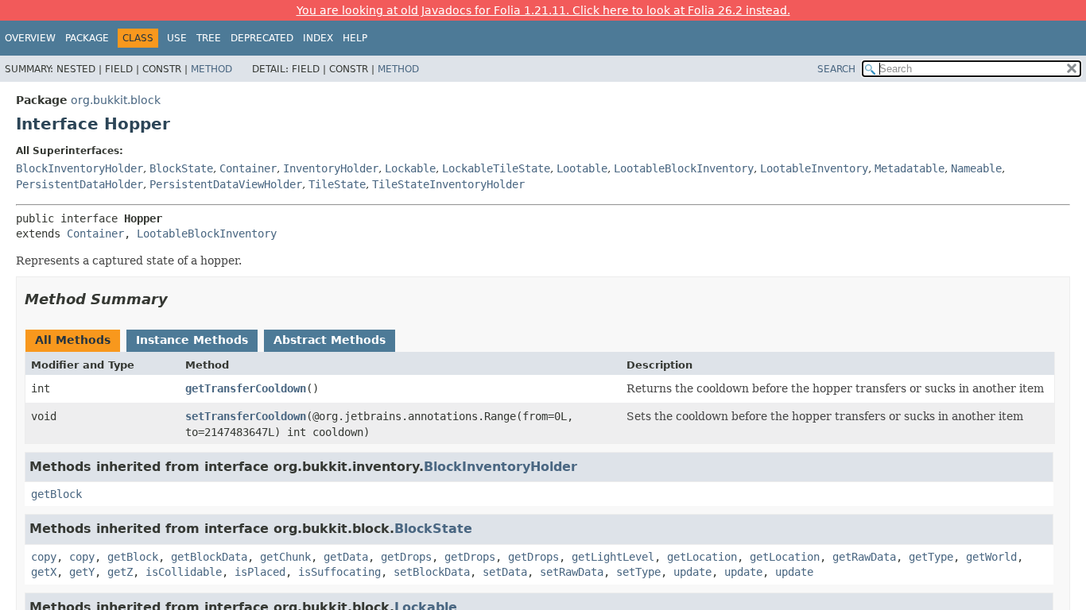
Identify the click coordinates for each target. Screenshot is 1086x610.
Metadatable (909, 168)
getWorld (991, 556)
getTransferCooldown (245, 388)
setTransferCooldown (245, 416)
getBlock (56, 494)
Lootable (582, 168)
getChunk (285, 556)
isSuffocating (339, 572)
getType (931, 556)
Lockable (410, 168)
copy (43, 556)
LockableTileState (496, 168)
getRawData (864, 556)
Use (177, 38)
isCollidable (183, 572)
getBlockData (209, 556)
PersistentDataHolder (79, 184)
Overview (30, 38)
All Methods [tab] (73, 340)
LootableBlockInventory (684, 168)
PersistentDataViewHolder (225, 184)
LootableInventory (814, 168)
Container (248, 168)
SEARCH (836, 69)
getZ (120, 572)
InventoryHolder (330, 168)
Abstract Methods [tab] (329, 340)
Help (355, 38)
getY (82, 572)
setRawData (571, 572)
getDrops (406, 556)
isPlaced (260, 572)
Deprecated (262, 38)
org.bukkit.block (116, 100)
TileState (337, 184)
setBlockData (432, 572)
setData (505, 572)
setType (638, 572)
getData (346, 556)
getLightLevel (613, 556)
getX (43, 572)
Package (87, 38)
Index (318, 38)
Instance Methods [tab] (192, 340)
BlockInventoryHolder (79, 168)
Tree (208, 38)
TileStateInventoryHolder (448, 184)
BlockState (181, 168)
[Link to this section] (179, 299)
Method (211, 69)
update (692, 572)
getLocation (702, 556)
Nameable (976, 168)
